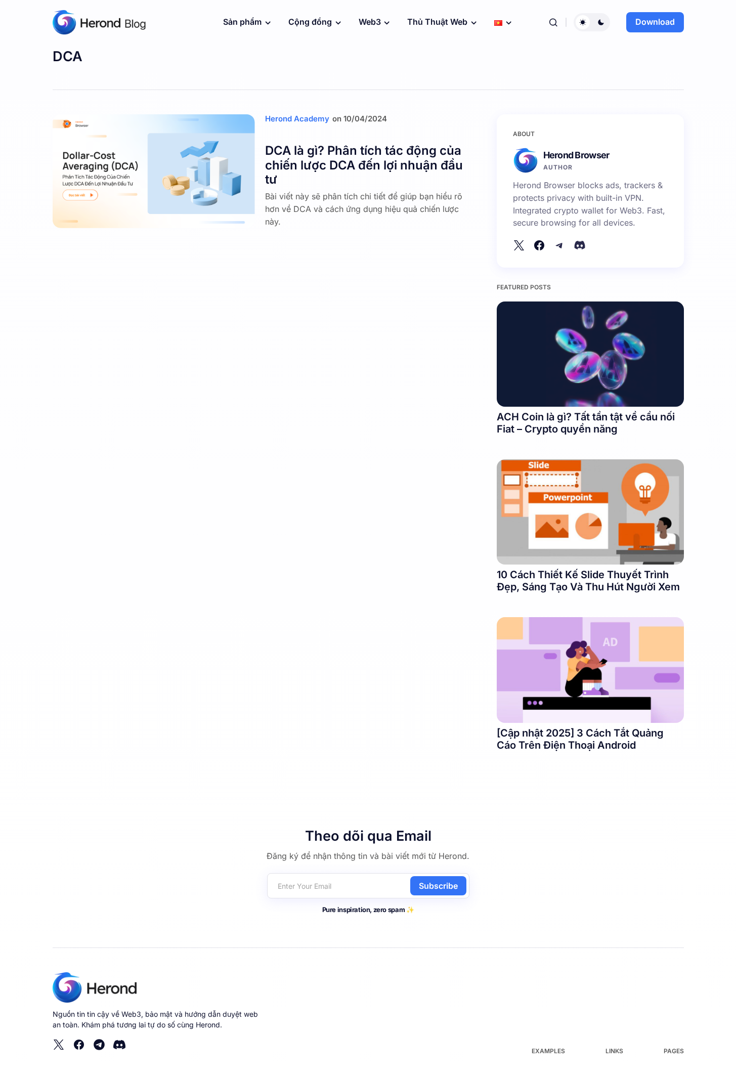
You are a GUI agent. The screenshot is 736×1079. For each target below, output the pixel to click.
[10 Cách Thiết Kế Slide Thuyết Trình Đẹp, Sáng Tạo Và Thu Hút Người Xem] (590, 512)
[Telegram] (99, 1044)
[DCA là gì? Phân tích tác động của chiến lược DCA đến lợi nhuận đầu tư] (154, 171)
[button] (553, 22)
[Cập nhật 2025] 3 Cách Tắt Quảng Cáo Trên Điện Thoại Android (580, 739)
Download (655, 22)
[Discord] (580, 245)
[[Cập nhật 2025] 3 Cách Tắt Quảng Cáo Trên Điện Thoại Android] (590, 669)
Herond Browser (576, 155)
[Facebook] (539, 245)
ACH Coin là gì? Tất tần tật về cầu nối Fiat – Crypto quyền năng (586, 423)
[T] (559, 245)
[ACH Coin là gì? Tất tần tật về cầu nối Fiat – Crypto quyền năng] (590, 354)
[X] (519, 245)
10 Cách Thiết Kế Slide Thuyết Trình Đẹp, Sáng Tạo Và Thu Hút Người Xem (588, 581)
